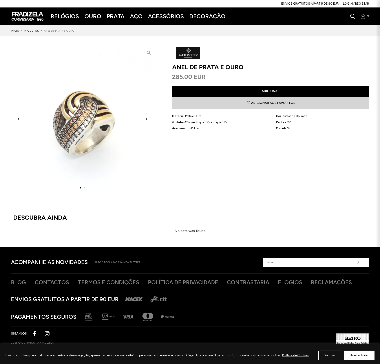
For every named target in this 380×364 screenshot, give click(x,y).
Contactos (52, 282)
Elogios (290, 282)
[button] (65, 16)
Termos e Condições (108, 282)
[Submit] (358, 262)
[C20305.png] (82, 118)
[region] (190, 354)
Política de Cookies (295, 355)
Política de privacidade (183, 282)
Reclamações (331, 282)
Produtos (31, 30)
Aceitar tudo (359, 355)
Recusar (330, 355)
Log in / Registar (356, 3)
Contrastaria (248, 282)
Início (15, 30)
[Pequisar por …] (352, 16)
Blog (18, 282)
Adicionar (271, 91)
